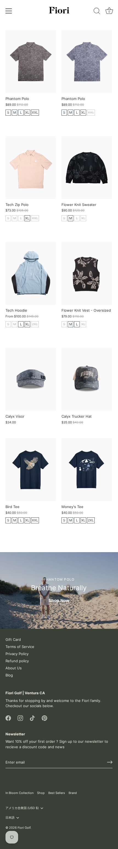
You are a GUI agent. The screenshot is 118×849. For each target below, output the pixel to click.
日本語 (10, 817)
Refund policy (17, 661)
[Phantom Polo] (30, 61)
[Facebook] (8, 718)
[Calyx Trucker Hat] (86, 379)
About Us (13, 668)
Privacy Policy (17, 654)
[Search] (97, 12)
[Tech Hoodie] (30, 273)
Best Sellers (56, 793)
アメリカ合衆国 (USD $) (22, 808)
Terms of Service (19, 646)
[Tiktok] (32, 718)
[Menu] (9, 11)
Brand (73, 793)
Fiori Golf (24, 828)
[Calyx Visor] (30, 379)
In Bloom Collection (19, 793)
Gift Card (13, 639)
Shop (41, 793)
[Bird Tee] (30, 469)
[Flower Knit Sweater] (86, 167)
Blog (9, 675)
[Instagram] (20, 718)
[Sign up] (110, 762)
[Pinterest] (44, 718)
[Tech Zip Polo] (30, 167)
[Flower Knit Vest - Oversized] (86, 273)
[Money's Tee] (86, 469)
